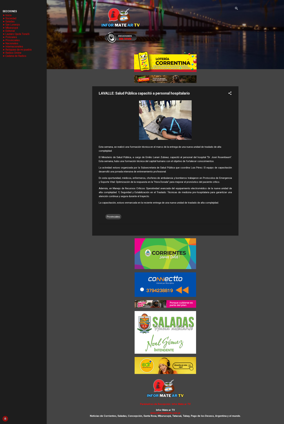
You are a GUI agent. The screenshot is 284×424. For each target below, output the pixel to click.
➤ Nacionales (10, 43)
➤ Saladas (9, 21)
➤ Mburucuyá (10, 27)
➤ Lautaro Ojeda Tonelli (16, 34)
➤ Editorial (9, 30)
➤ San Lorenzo (11, 24)
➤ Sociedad (9, 18)
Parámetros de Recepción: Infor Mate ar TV (165, 404)
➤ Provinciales (11, 40)
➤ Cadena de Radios (14, 55)
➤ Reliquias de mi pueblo (17, 49)
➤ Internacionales (13, 46)
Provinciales (113, 216)
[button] (230, 93)
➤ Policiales (10, 37)
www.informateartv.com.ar (165, 412)
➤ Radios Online (12, 52)
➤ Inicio (7, 15)
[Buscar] (236, 9)
